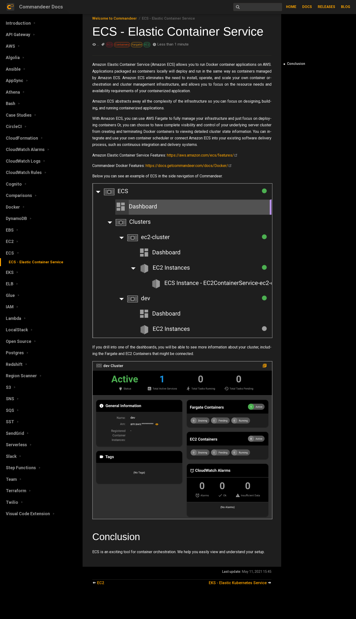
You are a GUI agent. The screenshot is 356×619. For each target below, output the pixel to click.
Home (291, 7)
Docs (307, 7)
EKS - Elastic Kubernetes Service (238, 583)
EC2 (100, 583)
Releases (326, 7)
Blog (345, 7)
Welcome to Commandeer (114, 18)
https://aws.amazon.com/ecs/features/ (200, 155)
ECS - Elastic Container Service (36, 262)
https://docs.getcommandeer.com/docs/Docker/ (187, 165)
